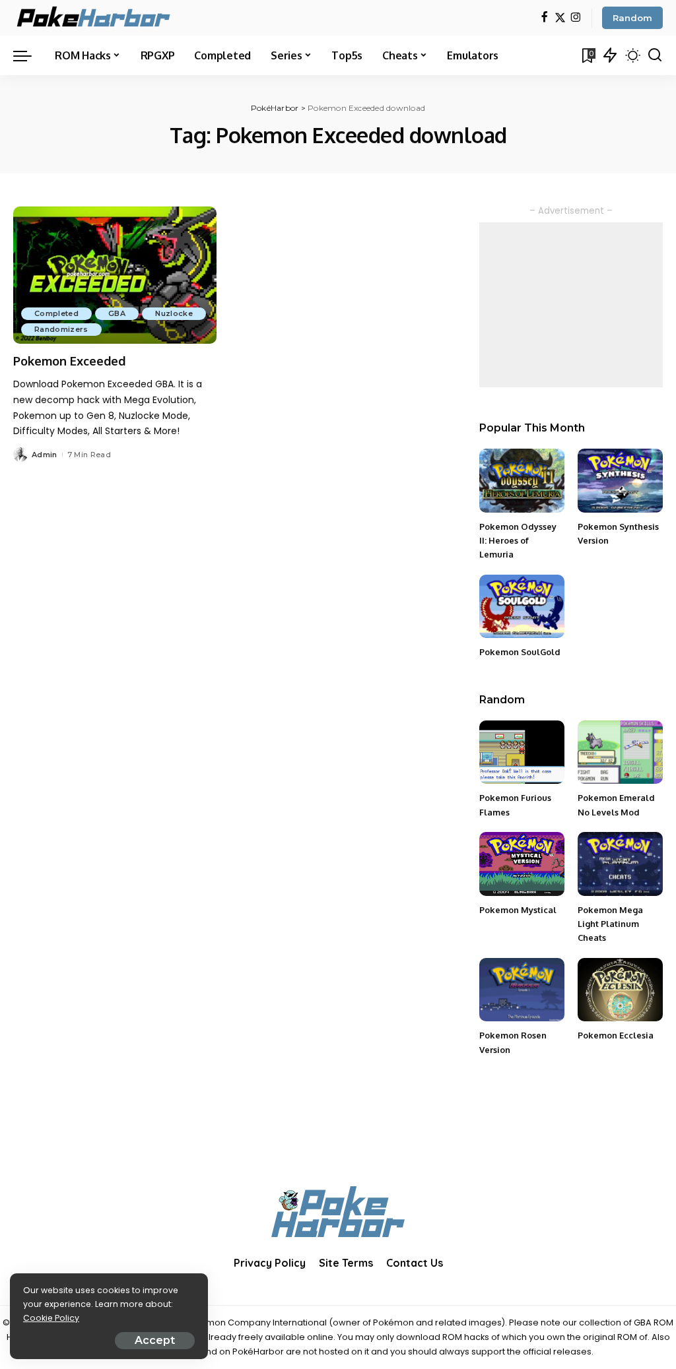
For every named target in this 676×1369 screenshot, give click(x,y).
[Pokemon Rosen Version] (521, 990)
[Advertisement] (571, 304)
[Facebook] (544, 18)
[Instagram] (576, 18)
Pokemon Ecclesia (616, 1035)
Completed (56, 313)
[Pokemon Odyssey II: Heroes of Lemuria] (521, 481)
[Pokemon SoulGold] (521, 607)
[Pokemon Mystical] (521, 864)
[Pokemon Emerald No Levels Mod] (620, 752)
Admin (44, 454)
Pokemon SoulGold (519, 652)
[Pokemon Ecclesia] (620, 990)
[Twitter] (560, 18)
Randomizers (61, 329)
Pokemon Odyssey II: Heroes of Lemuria (518, 540)
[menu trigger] (29, 55)
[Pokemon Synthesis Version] (620, 481)
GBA (116, 313)
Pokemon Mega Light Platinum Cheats (610, 924)
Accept (155, 1340)
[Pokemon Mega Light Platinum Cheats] (620, 864)
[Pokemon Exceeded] (115, 275)
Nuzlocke (174, 313)
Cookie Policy (51, 1317)
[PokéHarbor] (94, 17)
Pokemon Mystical (518, 910)
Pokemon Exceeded (69, 361)
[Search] (655, 55)
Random (632, 18)
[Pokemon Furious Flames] (521, 752)
